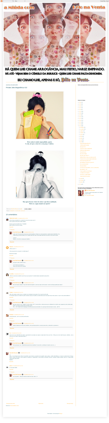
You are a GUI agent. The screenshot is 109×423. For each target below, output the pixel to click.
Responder (11, 227)
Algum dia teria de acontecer (85, 176)
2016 (80, 120)
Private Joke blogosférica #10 (85, 160)
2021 (80, 111)
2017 (80, 118)
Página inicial (40, 403)
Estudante (11, 314)
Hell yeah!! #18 (83, 146)
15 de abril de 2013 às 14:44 (29, 282)
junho (81, 138)
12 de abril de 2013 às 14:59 (23, 218)
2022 (80, 109)
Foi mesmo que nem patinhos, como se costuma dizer (89, 167)
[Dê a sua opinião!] (26, 209)
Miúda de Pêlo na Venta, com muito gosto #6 (88, 157)
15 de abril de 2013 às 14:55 (29, 343)
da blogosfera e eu (13, 210)
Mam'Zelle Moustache (17, 232)
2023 (80, 107)
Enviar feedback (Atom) (14, 405)
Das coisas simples (83, 153)
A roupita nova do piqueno (84, 172)
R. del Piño (11, 274)
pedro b (10, 365)
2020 (80, 113)
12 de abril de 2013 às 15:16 (29, 232)
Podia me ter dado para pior (85, 150)
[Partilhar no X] (28, 209)
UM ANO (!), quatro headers (85, 174)
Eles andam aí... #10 (83, 169)
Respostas (12, 229)
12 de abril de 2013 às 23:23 (18, 292)
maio (81, 139)
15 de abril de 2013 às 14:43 (29, 260)
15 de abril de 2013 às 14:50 (29, 323)
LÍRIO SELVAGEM (13, 218)
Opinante (11, 246)
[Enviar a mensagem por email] (25, 209)
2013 (80, 125)
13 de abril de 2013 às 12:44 (19, 314)
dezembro (82, 127)
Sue (10, 333)
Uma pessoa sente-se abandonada (86, 148)
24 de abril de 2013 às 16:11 (29, 374)
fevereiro (82, 180)
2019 (80, 114)
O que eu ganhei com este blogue (86, 171)
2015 (80, 122)
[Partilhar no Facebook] (29, 209)
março (81, 178)
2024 (80, 105)
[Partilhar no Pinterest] (30, 209)
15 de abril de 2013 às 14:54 (25, 352)
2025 (80, 104)
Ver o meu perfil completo (89, 195)
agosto (81, 134)
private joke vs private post (20, 210)
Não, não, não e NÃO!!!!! (84, 155)
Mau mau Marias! (83, 165)
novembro (82, 129)
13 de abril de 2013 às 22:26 (16, 333)
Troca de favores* (83, 152)
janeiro (81, 182)
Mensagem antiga (70, 403)
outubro (81, 130)
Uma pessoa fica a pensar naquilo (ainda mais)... (88, 158)
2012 (80, 184)
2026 (80, 102)
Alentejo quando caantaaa (84, 145)
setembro (82, 132)
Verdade (11, 292)
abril (81, 141)
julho (81, 136)
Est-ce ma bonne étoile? (84, 164)
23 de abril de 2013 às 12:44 (18, 365)
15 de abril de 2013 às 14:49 (29, 302)
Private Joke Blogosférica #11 (85, 143)
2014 (80, 123)
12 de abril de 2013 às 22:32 (19, 273)
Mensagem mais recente (10, 403)
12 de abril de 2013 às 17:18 (18, 246)
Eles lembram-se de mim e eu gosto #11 (87, 162)
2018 (80, 116)
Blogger (60, 413)
